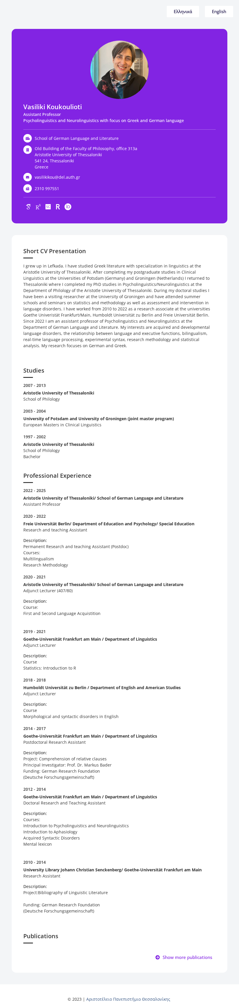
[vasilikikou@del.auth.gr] (27, 177)
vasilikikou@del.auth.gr (57, 177)
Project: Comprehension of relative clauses (65, 759)
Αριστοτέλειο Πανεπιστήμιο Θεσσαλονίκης (128, 999)
